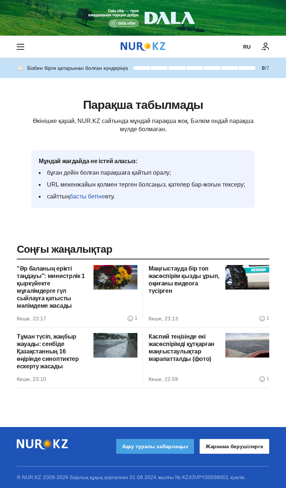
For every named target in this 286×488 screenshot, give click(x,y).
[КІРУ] (265, 46)
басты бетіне (87, 196)
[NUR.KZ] (143, 46)
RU (247, 47)
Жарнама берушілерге (234, 446)
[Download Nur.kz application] (143, 18)
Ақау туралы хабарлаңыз (155, 446)
